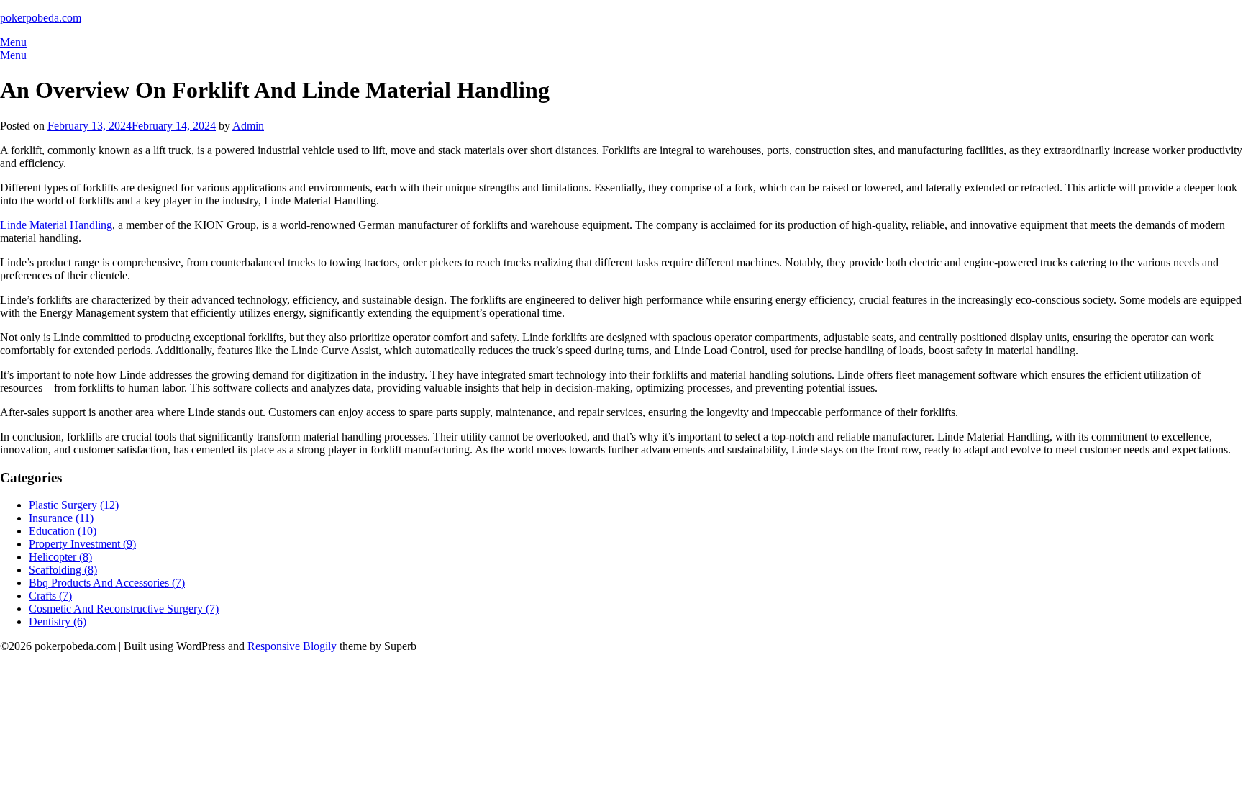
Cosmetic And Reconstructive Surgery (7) (124, 608)
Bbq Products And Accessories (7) (107, 583)
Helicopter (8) (60, 557)
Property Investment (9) (82, 544)
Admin (248, 125)
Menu (13, 42)
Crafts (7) (50, 596)
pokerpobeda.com (40, 18)
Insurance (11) (61, 518)
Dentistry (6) (57, 621)
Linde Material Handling (56, 225)
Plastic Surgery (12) (74, 505)
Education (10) (62, 531)
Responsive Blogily (292, 646)
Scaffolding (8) (63, 570)
